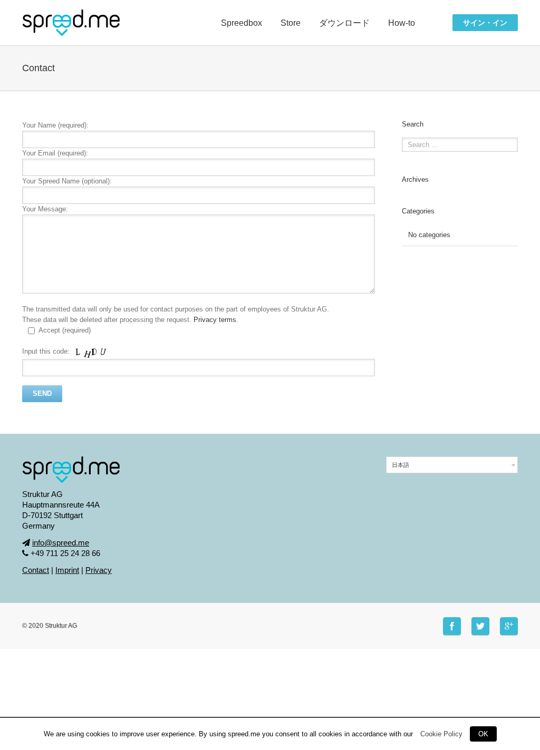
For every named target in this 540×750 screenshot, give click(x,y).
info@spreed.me (60, 542)
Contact (35, 570)
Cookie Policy (441, 734)
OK (483, 734)
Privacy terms (215, 320)
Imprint (67, 570)
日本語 (400, 465)
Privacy (98, 570)
